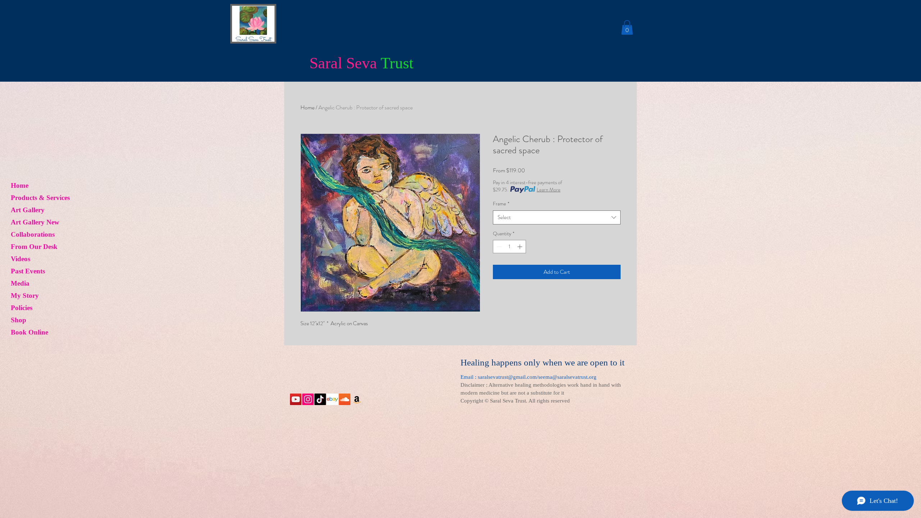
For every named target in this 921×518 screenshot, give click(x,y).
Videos (20, 259)
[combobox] (557, 217)
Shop (18, 320)
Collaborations (33, 234)
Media (20, 283)
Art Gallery (28, 210)
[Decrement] (498, 246)
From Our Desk (34, 246)
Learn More (549, 189)
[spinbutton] (509, 246)
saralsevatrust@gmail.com (507, 377)
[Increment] (520, 246)
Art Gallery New (35, 222)
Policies (21, 308)
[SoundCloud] (344, 399)
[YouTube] (295, 399)
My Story (25, 295)
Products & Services (40, 197)
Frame (501, 203)
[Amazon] (357, 399)
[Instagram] (308, 399)
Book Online (29, 332)
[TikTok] (320, 399)
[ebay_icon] (332, 399)
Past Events (28, 271)
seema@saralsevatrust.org (567, 377)
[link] (627, 27)
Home (19, 185)
